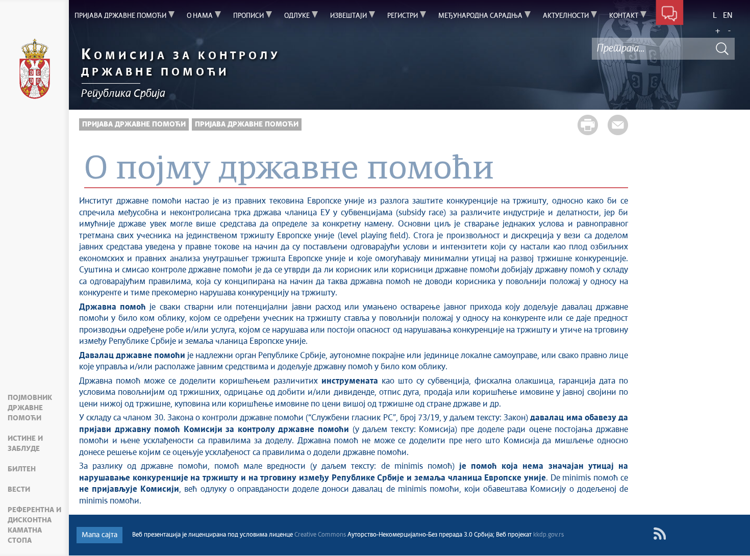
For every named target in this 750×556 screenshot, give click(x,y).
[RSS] (659, 533)
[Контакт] (670, 14)
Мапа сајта (99, 535)
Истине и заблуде (25, 443)
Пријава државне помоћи (134, 124)
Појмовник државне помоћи (30, 408)
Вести (19, 489)
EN (728, 15)
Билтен (22, 469)
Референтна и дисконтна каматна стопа (34, 525)
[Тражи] (722, 49)
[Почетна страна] (34, 70)
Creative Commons (320, 535)
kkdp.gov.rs (548, 535)
